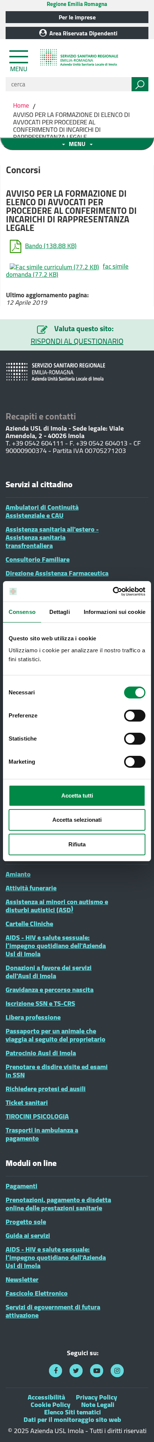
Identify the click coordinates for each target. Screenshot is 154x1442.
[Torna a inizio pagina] (138, 1426)
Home (22, 105)
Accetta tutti (77, 795)
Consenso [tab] (22, 612)
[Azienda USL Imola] (80, 58)
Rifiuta (77, 844)
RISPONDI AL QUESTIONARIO (77, 341)
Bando (51, 246)
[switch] (134, 716)
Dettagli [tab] (59, 612)
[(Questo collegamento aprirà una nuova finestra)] (55, 1370)
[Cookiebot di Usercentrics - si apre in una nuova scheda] (112, 591)
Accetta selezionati (77, 820)
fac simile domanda (67, 270)
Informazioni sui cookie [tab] (114, 612)
